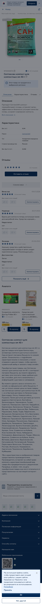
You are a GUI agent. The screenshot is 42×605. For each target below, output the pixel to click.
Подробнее (8, 587)
